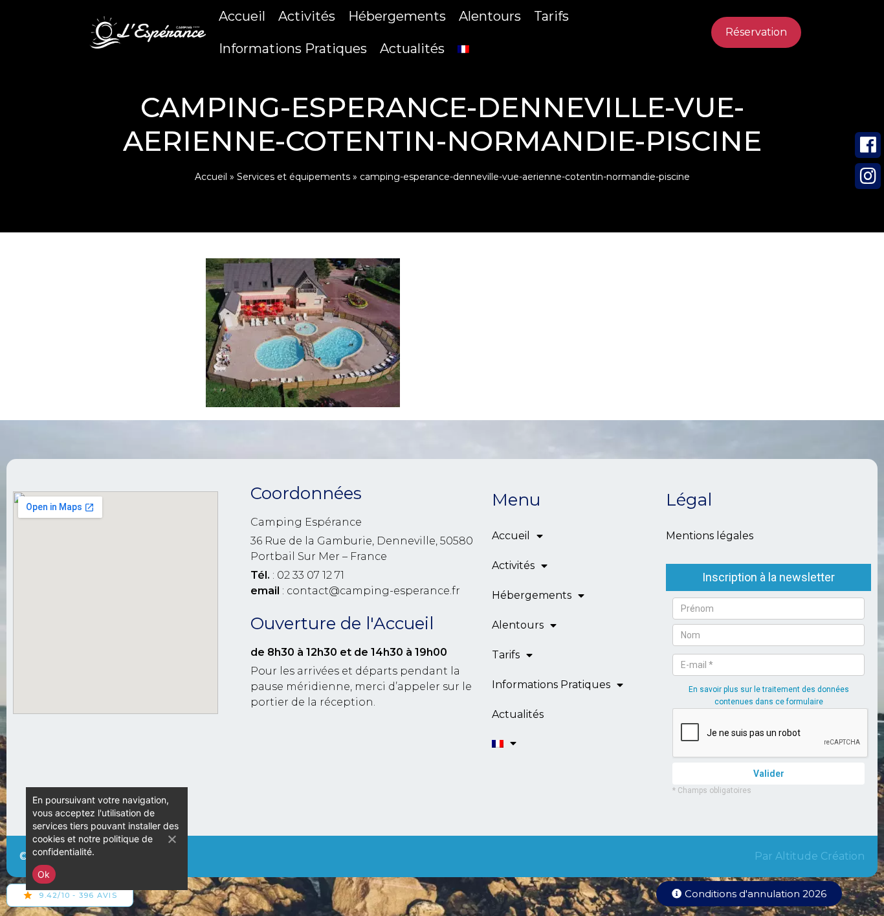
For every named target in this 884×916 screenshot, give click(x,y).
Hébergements (397, 16)
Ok (44, 874)
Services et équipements (293, 177)
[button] (749, 893)
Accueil (242, 16)
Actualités (412, 48)
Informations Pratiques (293, 48)
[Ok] (171, 838)
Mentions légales (709, 536)
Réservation (756, 32)
